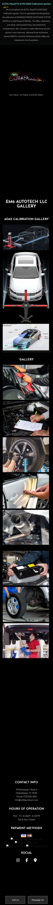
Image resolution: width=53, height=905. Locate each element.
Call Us (15, 899)
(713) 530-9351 (30, 796)
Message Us (38, 899)
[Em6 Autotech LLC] (26, 68)
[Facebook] (27, 860)
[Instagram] (18, 860)
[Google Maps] (35, 860)
